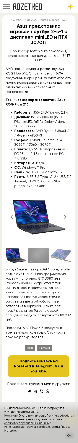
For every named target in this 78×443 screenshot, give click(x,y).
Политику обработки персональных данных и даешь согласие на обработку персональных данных (39, 419)
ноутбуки (44, 347)
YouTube (38, 371)
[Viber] (41, 391)
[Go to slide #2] (38, 255)
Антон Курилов (50, 20)
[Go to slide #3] (61, 255)
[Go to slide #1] (16, 255)
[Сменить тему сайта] (70, 6)
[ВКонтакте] (29, 391)
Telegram (44, 366)
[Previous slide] (12, 217)
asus (30, 347)
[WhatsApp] (47, 391)
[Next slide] (64, 217)
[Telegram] (35, 391)
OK (69, 435)
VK (57, 366)
